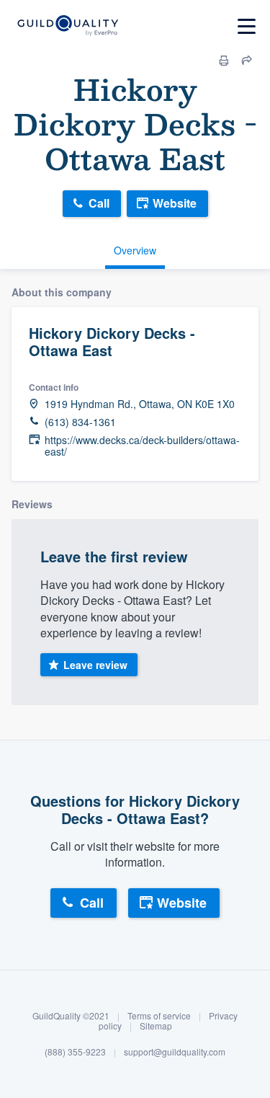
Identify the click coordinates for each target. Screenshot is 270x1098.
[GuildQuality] (67, 26)
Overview (135, 250)
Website (175, 203)
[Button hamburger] (247, 26)
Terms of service (159, 1015)
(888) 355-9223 (75, 1051)
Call (99, 203)
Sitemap (156, 1025)
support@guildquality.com (174, 1051)
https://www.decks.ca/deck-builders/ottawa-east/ (142, 446)
